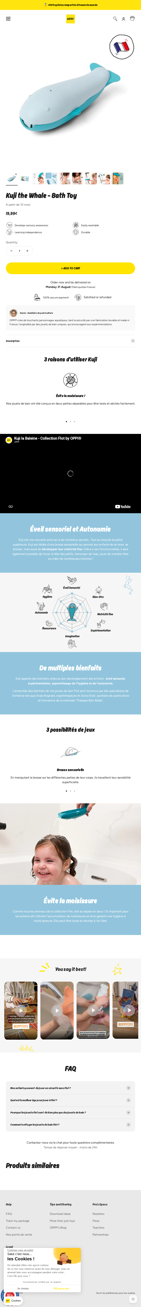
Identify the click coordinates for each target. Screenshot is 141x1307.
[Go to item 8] (104, 179)
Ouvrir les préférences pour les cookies (115, 1293)
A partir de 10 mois (18, 204)
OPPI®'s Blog (58, 1227)
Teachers (98, 1227)
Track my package (17, 1221)
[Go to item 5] (64, 179)
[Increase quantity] (27, 250)
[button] (13, 1300)
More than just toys (62, 1221)
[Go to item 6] (78, 179)
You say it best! (70, 969)
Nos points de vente (19, 1234)
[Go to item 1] (12, 179)
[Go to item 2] (25, 179)
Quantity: (12, 242)
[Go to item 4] (51, 179)
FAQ (9, 1214)
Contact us (13, 1227)
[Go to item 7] (91, 179)
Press (96, 1221)
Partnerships (101, 1234)
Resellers (98, 1214)
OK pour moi (61, 1288)
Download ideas (60, 1214)
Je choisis (23, 1288)
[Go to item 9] (117, 179)
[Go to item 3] (38, 179)
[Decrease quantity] (11, 250)
